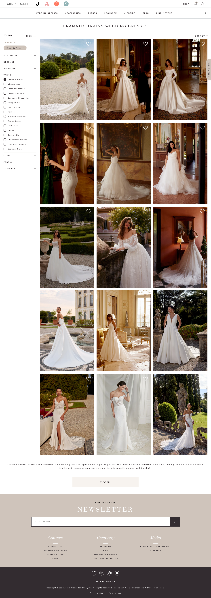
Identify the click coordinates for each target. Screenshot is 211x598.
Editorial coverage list (155, 546)
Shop (186, 4)
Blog (146, 13)
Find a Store (164, 13)
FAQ (105, 550)
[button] (15, 48)
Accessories (73, 13)
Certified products (105, 558)
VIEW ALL (105, 482)
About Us (105, 546)
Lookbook (110, 13)
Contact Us (55, 546)
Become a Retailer (55, 550)
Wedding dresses (47, 13)
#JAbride (129, 13)
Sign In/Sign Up (105, 581)
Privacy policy (96, 593)
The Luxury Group (105, 554)
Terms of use (115, 593)
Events (92, 13)
